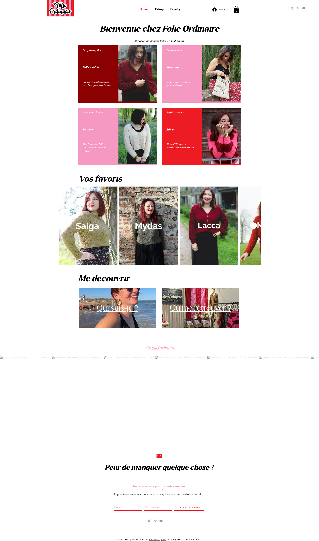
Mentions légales (157, 540)
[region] (117, 74)
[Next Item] (253, 225)
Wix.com (195, 540)
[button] (236, 9)
